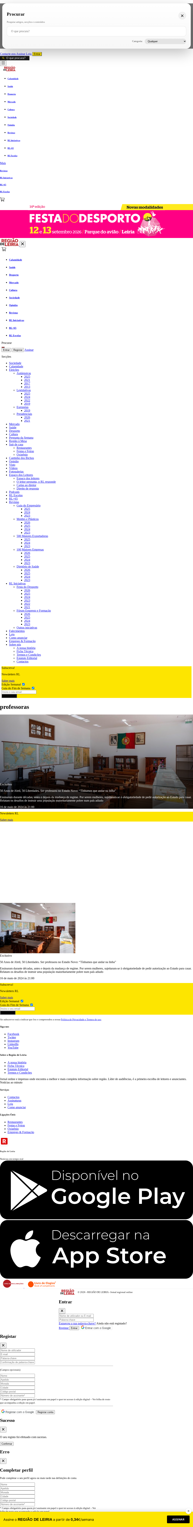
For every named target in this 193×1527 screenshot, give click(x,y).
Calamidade (16, 366)
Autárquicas (24, 373)
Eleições (14, 369)
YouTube (13, 1047)
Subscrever (9, 696)
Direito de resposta (28, 488)
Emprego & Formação (22, 641)
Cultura (13, 434)
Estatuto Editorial (27, 658)
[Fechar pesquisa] (182, 16)
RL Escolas (16, 495)
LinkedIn (13, 1044)
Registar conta (45, 1412)
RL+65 (13, 498)
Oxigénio (22, 454)
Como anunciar (18, 637)
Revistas (14, 502)
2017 (27, 383)
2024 (27, 397)
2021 (27, 380)
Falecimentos (17, 631)
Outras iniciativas (27, 627)
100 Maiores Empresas (30, 549)
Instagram (13, 1040)
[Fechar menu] (22, 244)
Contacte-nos (8, 53)
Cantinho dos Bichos (21, 458)
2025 (27, 376)
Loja (29, 53)
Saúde (12, 427)
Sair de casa (16, 444)
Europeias (22, 407)
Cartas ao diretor (26, 485)
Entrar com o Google (97, 1328)
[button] (96, 163)
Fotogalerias (16, 471)
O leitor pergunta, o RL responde (36, 481)
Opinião (14, 461)
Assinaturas (14, 1100)
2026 (27, 417)
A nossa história (26, 648)
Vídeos (13, 468)
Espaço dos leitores (28, 478)
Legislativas (24, 390)
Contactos (22, 661)
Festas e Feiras (25, 451)
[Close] (62, 1311)
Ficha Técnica (25, 651)
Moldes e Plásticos (28, 519)
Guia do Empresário (29, 505)
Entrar (37, 54)
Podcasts (14, 491)
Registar (17, 350)
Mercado (14, 424)
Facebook (13, 1034)
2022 (27, 400)
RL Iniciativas (17, 583)
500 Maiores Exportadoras (32, 536)
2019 (27, 403)
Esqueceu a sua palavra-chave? (77, 1323)
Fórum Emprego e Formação (34, 610)
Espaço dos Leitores (21, 475)
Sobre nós (15, 644)
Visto (12, 464)
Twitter (12, 1037)
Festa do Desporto (27, 586)
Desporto (14, 430)
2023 (27, 515)
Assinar (21, 53)
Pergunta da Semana (21, 437)
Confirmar (7, 1443)
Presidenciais (24, 413)
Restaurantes (24, 447)
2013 (27, 386)
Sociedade (15, 363)
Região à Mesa (18, 441)
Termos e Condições (29, 654)
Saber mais (8, 680)
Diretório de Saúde (28, 566)
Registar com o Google (19, 1412)
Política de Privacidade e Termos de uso (81, 1019)
